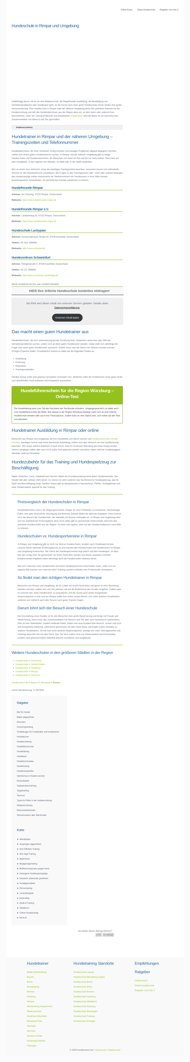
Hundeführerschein (25, 746)
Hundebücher (23, 736)
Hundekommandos (25, 761)
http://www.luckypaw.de (33, 248)
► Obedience (23, 908)
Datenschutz (114, 1050)
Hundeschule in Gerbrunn (28, 675)
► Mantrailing (23, 898)
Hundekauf (21, 756)
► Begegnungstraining (27, 863)
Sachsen (31, 1031)
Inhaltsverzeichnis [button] (24, 127)
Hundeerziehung (24, 741)
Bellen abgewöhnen (25, 717)
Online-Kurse (126, 10)
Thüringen (31, 1045)
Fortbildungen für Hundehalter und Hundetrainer (38, 732)
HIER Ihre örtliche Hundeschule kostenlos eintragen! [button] (69, 291)
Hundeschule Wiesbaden (85, 1011)
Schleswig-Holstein (36, 1041)
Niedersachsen (34, 1011)
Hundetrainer (76, 116)
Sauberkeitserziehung (26, 785)
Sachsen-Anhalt (34, 1036)
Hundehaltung (23, 751)
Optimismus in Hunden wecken (31, 776)
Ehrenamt (21, 722)
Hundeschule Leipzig (84, 972)
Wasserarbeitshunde (26, 810)
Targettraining (23, 790)
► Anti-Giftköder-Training (28, 849)
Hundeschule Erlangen (84, 1021)
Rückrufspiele (23, 781)
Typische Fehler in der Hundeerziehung (34, 800)
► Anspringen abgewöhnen (29, 844)
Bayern (30, 977)
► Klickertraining (24, 888)
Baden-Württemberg (36, 972)
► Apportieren (23, 859)
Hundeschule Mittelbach (85, 1001)
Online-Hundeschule (146, 10)
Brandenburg (33, 987)
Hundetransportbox (25, 771)
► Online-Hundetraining (27, 913)
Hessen (30, 1001)
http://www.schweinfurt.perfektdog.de (40, 275)
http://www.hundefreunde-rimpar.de (39, 200)
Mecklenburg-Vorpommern (39, 1006)
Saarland (31, 1026)
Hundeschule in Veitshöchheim (30, 664)
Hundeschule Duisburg (84, 1006)
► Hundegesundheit (26, 883)
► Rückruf (22, 917)
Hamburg (31, 996)
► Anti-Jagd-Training (26, 854)
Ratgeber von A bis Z (169, 10)
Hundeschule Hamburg (85, 996)
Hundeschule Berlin (83, 982)
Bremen (30, 991)
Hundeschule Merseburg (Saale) (89, 977)
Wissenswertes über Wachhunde (31, 815)
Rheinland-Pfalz (34, 1021)
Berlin (29, 982)
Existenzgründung (25, 727)
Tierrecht (21, 795)
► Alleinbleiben (24, 839)
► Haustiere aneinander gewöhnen (32, 878)
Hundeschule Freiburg (84, 1016)
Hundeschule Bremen (84, 991)
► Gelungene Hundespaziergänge (32, 873)
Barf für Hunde (23, 712)
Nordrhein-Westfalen (37, 1016)
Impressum (100, 1050)
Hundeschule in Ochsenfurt (29, 660)
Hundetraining (23, 766)
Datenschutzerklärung (66, 307)
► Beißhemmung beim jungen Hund (33, 868)
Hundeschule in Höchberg (28, 668)
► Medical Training (25, 903)
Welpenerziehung (24, 805)
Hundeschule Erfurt (83, 987)
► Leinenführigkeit (25, 893)
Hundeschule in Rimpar (27, 671)
